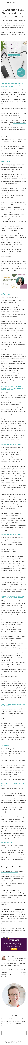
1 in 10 (16, 333)
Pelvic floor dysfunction (9, 620)
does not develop (14, 393)
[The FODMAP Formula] (1, 2)
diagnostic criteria (19, 122)
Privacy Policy (9, 1042)
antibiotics (4, 497)
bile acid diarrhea (19, 573)
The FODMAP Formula (11, 2)
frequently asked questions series (12, 30)
